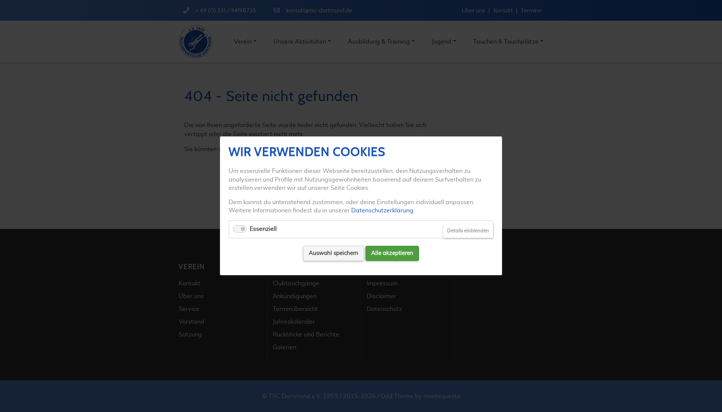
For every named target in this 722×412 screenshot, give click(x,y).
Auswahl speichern (333, 253)
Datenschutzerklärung (382, 211)
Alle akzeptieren (392, 253)
